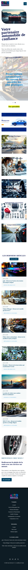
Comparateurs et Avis (14, 518)
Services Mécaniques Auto (9, 369)
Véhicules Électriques (14, 509)
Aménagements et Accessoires (14, 69)
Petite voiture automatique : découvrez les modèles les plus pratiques (14, 79)
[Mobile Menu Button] (25, 3)
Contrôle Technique (14, 514)
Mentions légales (14, 531)
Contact (14, 527)
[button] (15, 102)
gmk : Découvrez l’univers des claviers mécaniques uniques (14, 540)
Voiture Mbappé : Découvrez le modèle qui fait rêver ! (14, 542)
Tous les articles (14, 258)
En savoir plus (6, 479)
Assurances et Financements (10, 397)
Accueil (14, 505)
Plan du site (14, 529)
